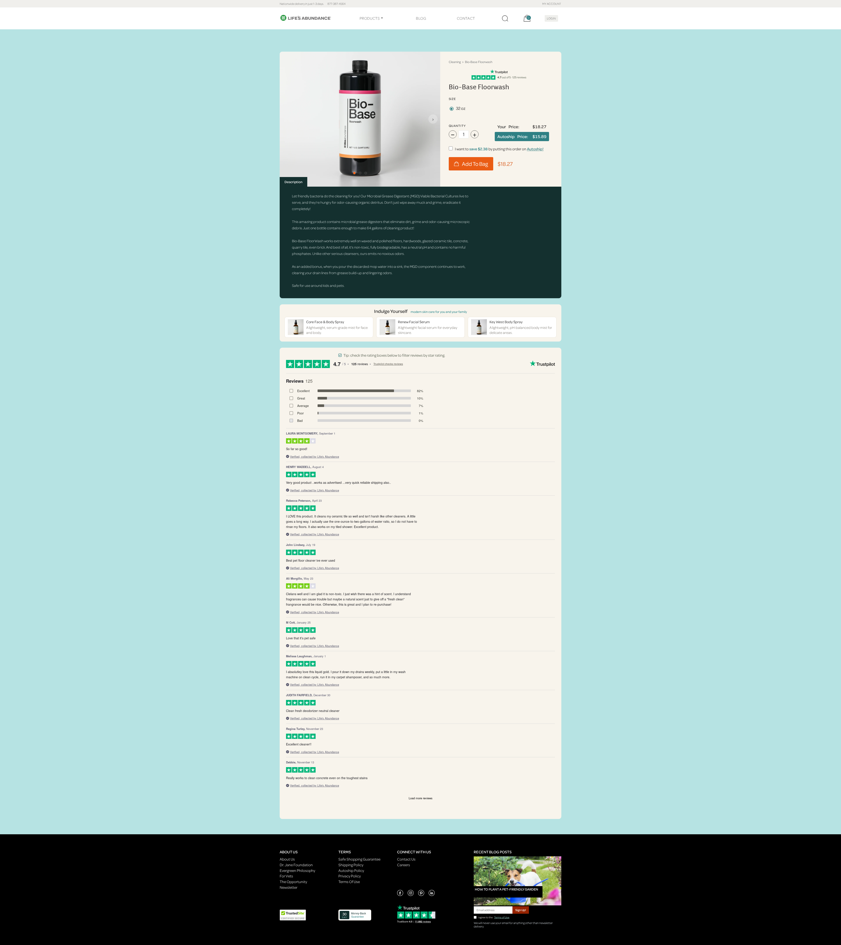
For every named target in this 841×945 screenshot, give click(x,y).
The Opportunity (293, 881)
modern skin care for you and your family (439, 311)
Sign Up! (520, 910)
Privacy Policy (349, 876)
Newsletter (288, 887)
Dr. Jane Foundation (296, 865)
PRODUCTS (370, 18)
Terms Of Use (349, 881)
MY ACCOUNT (551, 4)
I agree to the (493, 917)
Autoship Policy (351, 870)
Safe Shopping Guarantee (359, 859)
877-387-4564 (336, 4)
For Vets (286, 876)
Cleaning (455, 62)
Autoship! (535, 149)
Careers (403, 865)
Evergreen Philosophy (297, 870)
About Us (287, 859)
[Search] (505, 18)
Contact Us (406, 859)
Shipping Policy (350, 865)
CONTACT (466, 18)
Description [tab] (293, 181)
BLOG (421, 18)
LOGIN (551, 18)
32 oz (460, 108)
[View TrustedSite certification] (293, 914)
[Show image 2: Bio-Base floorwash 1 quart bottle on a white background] (360, 173)
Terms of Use (501, 917)
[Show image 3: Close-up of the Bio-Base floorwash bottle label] (365, 173)
